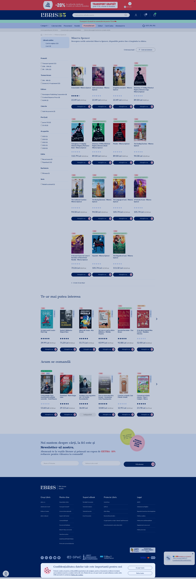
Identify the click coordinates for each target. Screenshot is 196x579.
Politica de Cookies (77, 575)
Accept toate (140, 568)
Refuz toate (140, 573)
